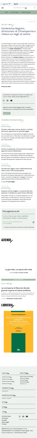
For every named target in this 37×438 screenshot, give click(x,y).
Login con (5, 4)
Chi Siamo (5, 418)
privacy (32, 227)
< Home (6, 12)
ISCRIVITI (7, 113)
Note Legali (5, 422)
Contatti (4, 420)
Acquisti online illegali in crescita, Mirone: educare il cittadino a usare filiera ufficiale (17, 192)
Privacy (4, 424)
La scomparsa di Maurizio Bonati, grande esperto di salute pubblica (16, 289)
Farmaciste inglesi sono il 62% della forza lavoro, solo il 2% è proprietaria (16, 169)
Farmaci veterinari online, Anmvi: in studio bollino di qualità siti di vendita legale (17, 130)
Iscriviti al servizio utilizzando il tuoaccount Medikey (12, 222)
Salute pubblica (18, 279)
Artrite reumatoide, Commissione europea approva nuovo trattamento (16, 150)
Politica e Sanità (25, 12)
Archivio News (15, 12)
